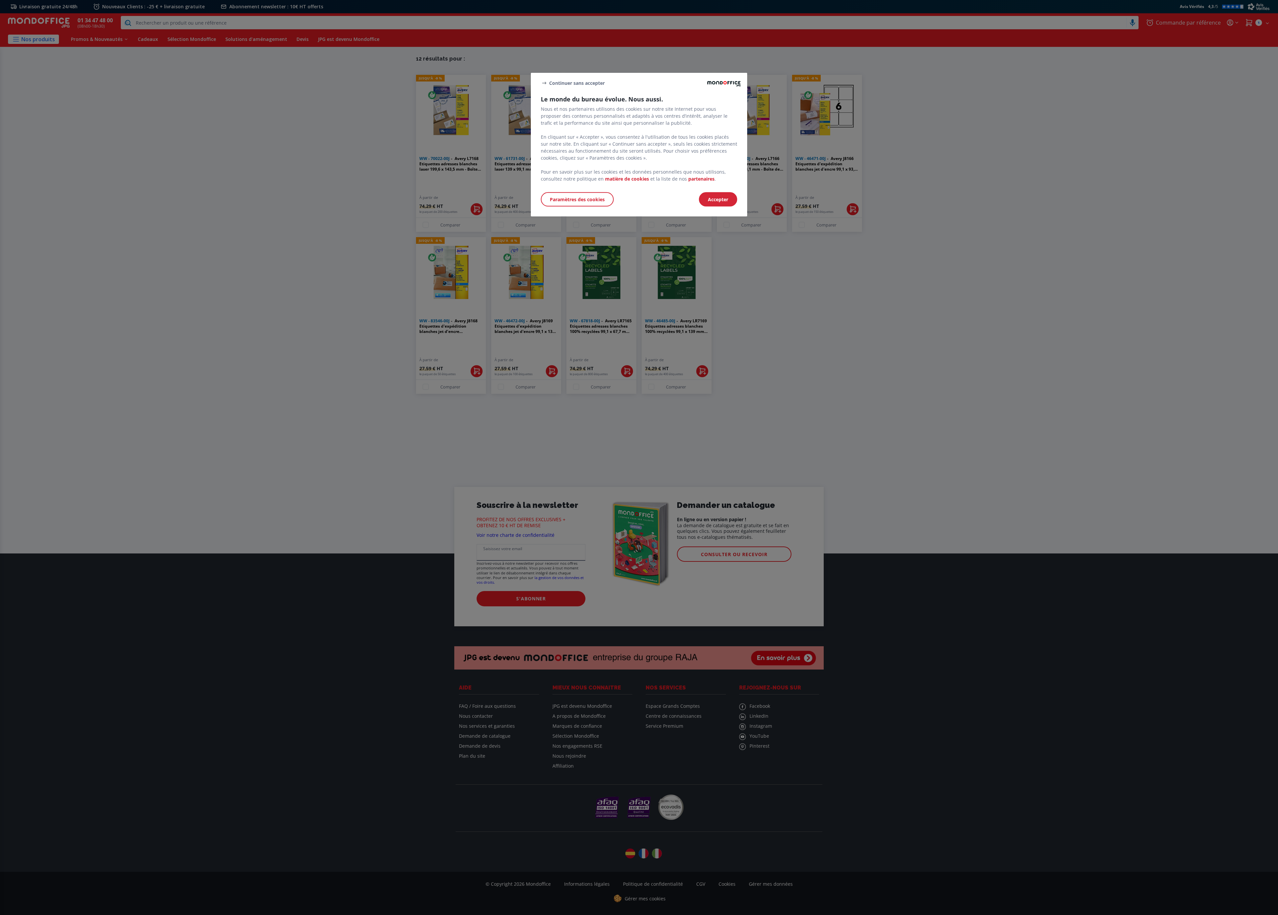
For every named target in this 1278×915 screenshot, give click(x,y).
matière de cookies (627, 179)
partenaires (701, 179)
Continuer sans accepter (577, 82)
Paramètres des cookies (577, 199)
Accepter (718, 199)
